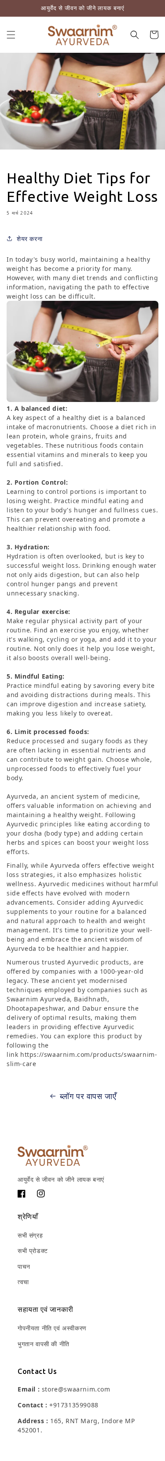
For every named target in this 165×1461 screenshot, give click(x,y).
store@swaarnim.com (76, 1389)
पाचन (24, 1266)
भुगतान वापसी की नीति (44, 1344)
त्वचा (23, 1282)
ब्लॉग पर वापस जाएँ (88, 1096)
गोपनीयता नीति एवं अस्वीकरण (52, 1328)
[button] (11, 34)
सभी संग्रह (30, 1235)
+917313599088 (74, 1405)
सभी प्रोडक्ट (33, 1250)
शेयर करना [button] (29, 238)
